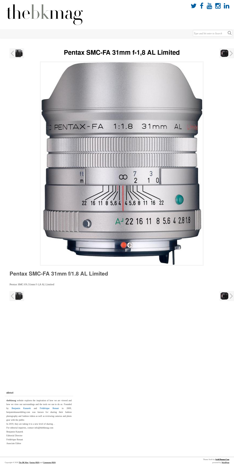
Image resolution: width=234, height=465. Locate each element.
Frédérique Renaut (49, 408)
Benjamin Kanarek (21, 408)
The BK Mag (24, 462)
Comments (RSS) (49, 462)
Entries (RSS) (34, 462)
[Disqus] (122, 345)
